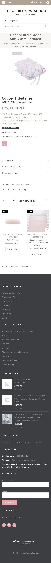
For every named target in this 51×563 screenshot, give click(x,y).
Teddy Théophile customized (26, 420)
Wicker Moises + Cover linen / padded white (30, 400)
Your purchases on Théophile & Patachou (19, 331)
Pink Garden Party (9, 301)
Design (17, 379)
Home (5, 44)
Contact (5, 356)
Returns (5, 344)
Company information (11, 360)
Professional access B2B (12, 517)
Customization (21, 415)
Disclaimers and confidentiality (15, 352)
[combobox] (25, 21)
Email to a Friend (22, 184)
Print (7, 184)
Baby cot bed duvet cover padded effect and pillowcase (38, 242)
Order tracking (8, 364)
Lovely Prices (16, 44)
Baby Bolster (12, 240)
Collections (16, 235)
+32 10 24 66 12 (21, 456)
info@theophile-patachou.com (23, 460)
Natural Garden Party (11, 293)
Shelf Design (19, 383)
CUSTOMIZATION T (36, 415)
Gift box (18, 417)
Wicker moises (41, 396)
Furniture (25, 379)
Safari (4, 318)
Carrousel (6, 305)
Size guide (6, 348)
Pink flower (29, 44)
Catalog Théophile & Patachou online (22, 442)
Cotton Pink (12, 237)
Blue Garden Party (10, 297)
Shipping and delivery (11, 339)
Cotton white (7, 309)
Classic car (6, 314)
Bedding (6, 235)
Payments (6, 335)
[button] (12, 249)
